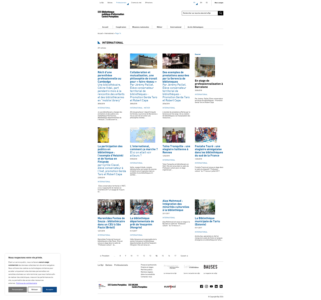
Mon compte (219, 3)
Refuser (34, 289)
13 (150, 256)
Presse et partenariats (148, 265)
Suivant (184, 256)
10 (131, 256)
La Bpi (102, 3)
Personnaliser (17, 289)
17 (175, 256)
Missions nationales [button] (140, 27)
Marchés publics (146, 270)
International (109, 33)
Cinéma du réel (136, 3)
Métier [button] (159, 27)
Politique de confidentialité (26, 283)
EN (201, 3)
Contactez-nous (146, 277)
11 (138, 256)
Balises (110, 3)
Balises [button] (108, 265)
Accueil (105, 27)
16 (169, 256)
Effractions (148, 3)
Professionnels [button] (121, 265)
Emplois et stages (147, 267)
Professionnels (121, 3)
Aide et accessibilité (148, 274)
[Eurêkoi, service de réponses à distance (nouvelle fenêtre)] (170, 289)
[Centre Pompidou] (117, 285)
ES (207, 3)
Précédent (104, 256)
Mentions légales (147, 272)
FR (194, 3)
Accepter (49, 289)
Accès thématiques (195, 27)
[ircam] (137, 287)
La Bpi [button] (100, 265)
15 (163, 256)
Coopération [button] (121, 27)
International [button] (175, 27)
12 (144, 256)
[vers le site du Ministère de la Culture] (102, 288)
